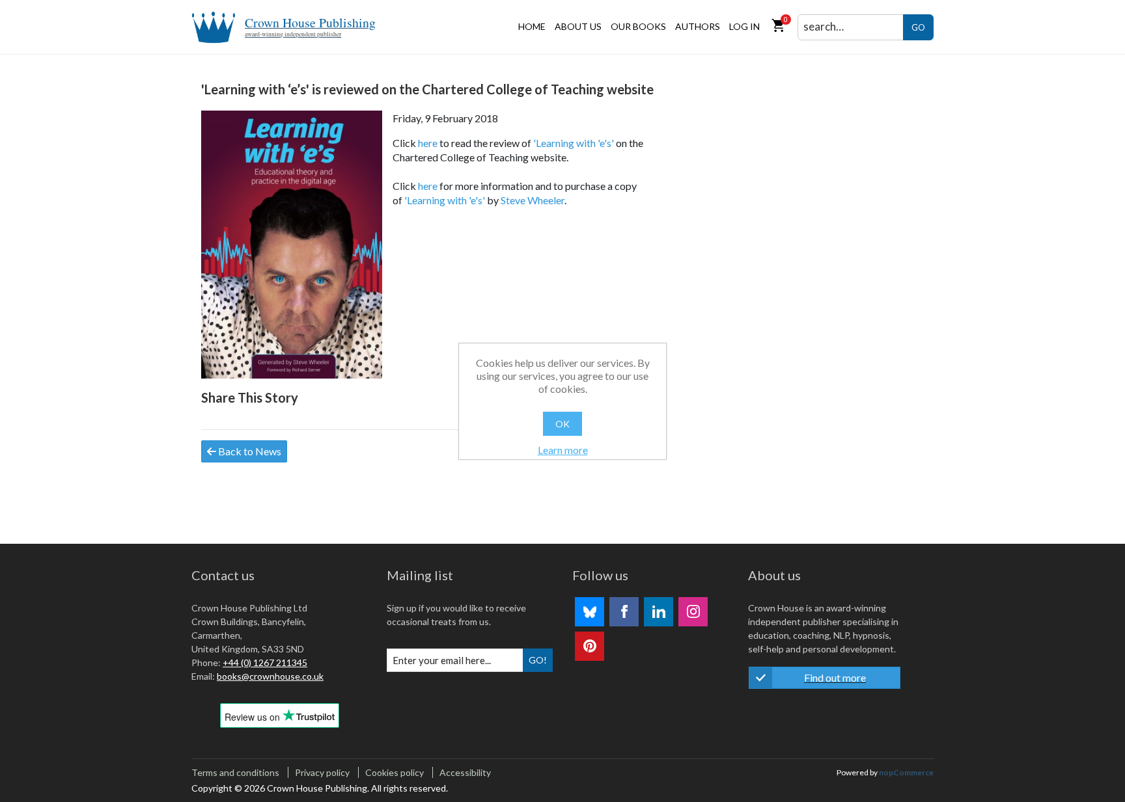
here (428, 143)
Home (532, 26)
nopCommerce (906, 772)
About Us (578, 26)
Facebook (624, 611)
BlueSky (589, 611)
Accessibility (465, 772)
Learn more (563, 450)
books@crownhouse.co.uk (270, 676)
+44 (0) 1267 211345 (265, 662)
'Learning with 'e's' (573, 143)
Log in (744, 26)
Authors (697, 26)
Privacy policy (322, 772)
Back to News (248, 451)
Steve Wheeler (532, 200)
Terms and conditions (235, 772)
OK (562, 423)
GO (918, 27)
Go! (538, 659)
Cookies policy (394, 772)
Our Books (638, 26)
